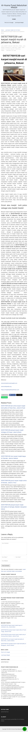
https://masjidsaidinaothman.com (10, 389)
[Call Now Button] (25, 729)
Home (2, 30)
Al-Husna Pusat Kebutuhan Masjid (14, 6)
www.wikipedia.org (6, 386)
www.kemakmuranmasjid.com (9, 383)
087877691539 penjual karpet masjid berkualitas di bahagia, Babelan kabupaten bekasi (14, 507)
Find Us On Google (9, 22)
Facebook (13, 394)
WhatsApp (5, 397)
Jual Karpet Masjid (19, 22)
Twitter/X (20, 394)
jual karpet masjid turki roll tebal (13, 30)
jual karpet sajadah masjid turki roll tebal (13, 49)
